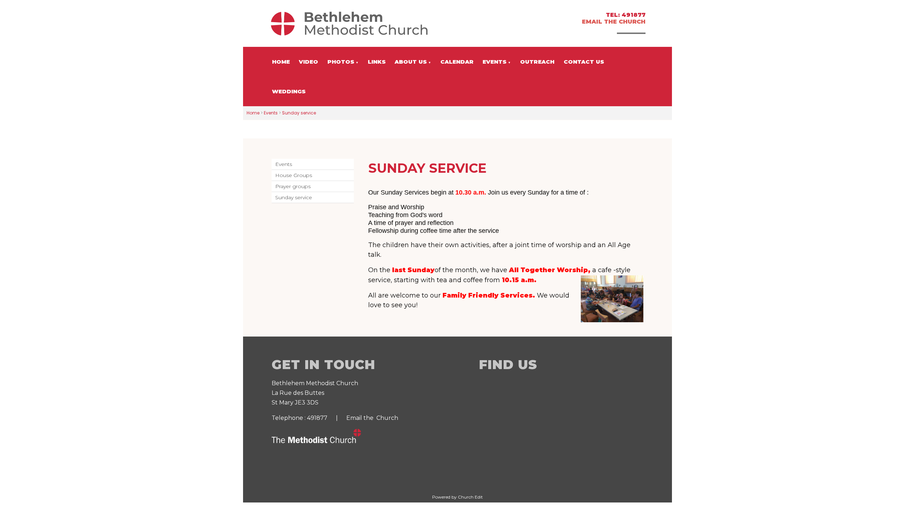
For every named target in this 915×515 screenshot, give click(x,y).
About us (411, 61)
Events (494, 61)
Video (308, 61)
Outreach (537, 61)
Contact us (584, 61)
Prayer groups (293, 186)
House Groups (293, 175)
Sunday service (299, 113)
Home (281, 61)
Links (377, 61)
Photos (340, 61)
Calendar (457, 61)
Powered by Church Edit (457, 497)
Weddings (289, 91)
